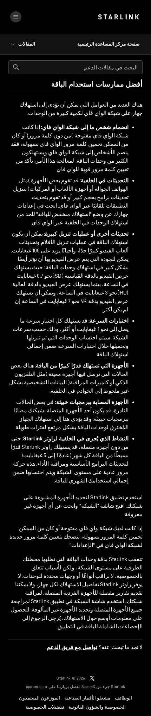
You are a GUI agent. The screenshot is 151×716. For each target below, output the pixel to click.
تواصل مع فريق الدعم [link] (72, 647)
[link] (118, 16)
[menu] (15, 16)
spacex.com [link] (36, 686)
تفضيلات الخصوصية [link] (44, 707)
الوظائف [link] (123, 698)
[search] (16, 67)
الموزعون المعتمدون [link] (39, 698)
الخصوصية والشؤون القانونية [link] (97, 707)
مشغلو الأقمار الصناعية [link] (87, 698)
